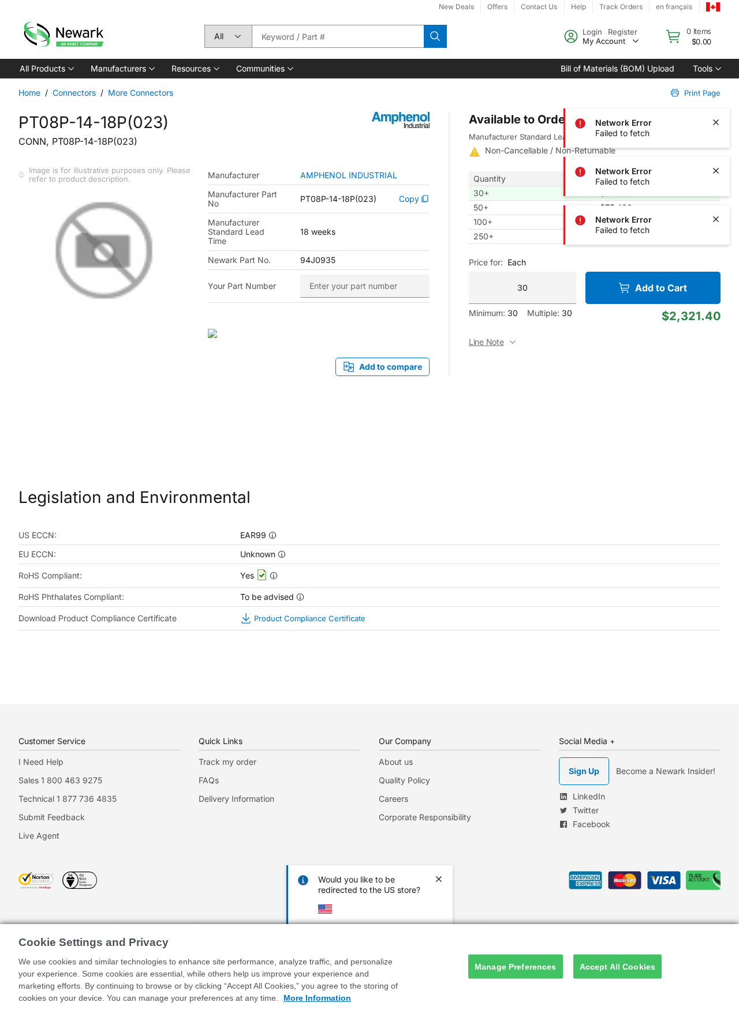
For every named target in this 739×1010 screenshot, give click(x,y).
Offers (497, 6)
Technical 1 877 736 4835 (67, 799)
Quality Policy (404, 780)
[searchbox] (338, 36)
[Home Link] (62, 36)
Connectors (74, 92)
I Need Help (41, 762)
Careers (393, 799)
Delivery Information (236, 799)
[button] (45, 68)
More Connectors (140, 92)
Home (29, 92)
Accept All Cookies (618, 966)
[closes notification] (716, 25)
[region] (369, 967)
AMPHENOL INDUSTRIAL (348, 175)
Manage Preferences (516, 966)
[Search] (435, 36)
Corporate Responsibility (425, 817)
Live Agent (38, 835)
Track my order (227, 762)
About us (396, 762)
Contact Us (539, 6)
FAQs (209, 780)
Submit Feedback (51, 817)
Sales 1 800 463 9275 (60, 780)
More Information (317, 998)
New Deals (456, 6)
